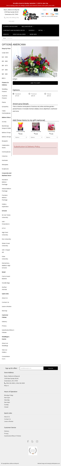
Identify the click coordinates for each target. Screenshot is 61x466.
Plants (4, 102)
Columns (4, 156)
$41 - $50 (5, 57)
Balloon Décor (27, 26)
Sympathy (5, 107)
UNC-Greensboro (6, 223)
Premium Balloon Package (5, 197)
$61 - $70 (5, 65)
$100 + (4, 78)
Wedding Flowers (4, 90)
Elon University (6, 239)
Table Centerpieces (6, 112)
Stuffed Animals (4, 288)
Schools (31, 30)
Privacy (4, 326)
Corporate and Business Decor (14, 30)
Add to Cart (35, 83)
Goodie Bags (6, 283)
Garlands (5, 160)
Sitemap (4, 311)
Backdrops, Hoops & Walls (6, 127)
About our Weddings (5, 344)
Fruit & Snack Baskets (6, 277)
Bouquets (5, 141)
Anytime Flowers (4, 97)
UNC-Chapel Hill (6, 251)
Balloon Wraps (6, 137)
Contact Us (5, 302)
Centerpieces (6, 152)
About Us (5, 298)
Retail (41, 30)
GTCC (4, 228)
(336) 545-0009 (20, 383)
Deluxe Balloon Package (6, 190)
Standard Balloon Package (5, 182)
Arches (4, 122)
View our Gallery (4, 351)
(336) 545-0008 (10, 17)
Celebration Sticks (5, 146)
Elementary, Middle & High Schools (6, 265)
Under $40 (5, 53)
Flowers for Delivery (10, 26)
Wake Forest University (6, 244)
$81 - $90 (5, 74)
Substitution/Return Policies (6, 331)
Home (4, 38)
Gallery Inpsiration (5, 205)
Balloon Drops (6, 132)
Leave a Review (6, 306)
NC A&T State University (6, 216)
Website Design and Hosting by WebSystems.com (49, 463)
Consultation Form (6, 358)
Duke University (5, 258)
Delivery (4, 322)
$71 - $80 (5, 70)
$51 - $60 (5, 61)
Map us (6, 385)
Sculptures (5, 169)
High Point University (5, 234)
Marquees (5, 164)
